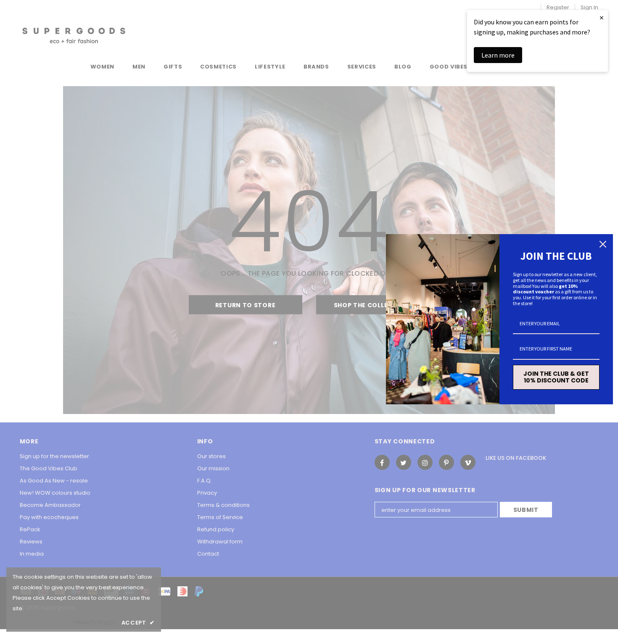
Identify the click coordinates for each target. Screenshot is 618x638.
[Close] (603, 244)
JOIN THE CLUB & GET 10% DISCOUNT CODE (556, 377)
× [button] (602, 17)
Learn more (498, 55)
